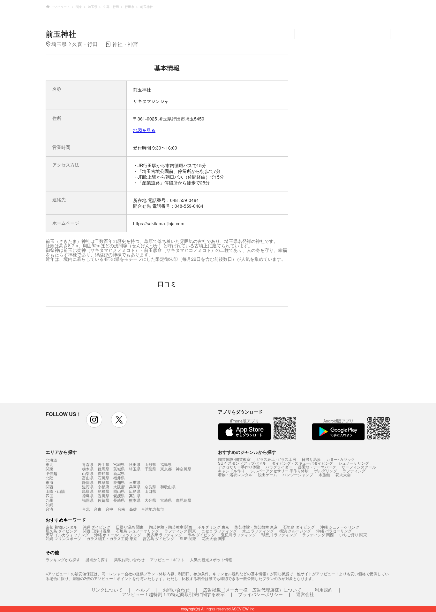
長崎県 (119, 500)
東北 (49, 464)
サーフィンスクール (359, 466)
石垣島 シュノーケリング (137, 530)
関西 (49, 487)
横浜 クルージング (295, 530)
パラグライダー (279, 466)
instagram (94, 420)
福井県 (119, 477)
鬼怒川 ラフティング (238, 534)
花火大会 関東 (214, 538)
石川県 (103, 477)
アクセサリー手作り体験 (239, 466)
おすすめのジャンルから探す (247, 452)
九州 (49, 500)
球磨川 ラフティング (279, 534)
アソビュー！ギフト (167, 559)
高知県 (134, 495)
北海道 (51, 460)
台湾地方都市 (152, 509)
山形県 (150, 464)
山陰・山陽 (55, 491)
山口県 (150, 491)
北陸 (49, 478)
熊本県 (134, 500)
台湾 (49, 509)
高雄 (133, 509)
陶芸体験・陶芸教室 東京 (256, 527)
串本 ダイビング (201, 534)
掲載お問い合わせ (129, 559)
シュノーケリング (353, 463)
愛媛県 (119, 495)
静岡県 (88, 482)
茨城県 (119, 468)
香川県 (103, 495)
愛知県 (119, 482)
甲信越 (51, 473)
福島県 (166, 464)
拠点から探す (97, 559)
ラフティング (353, 470)
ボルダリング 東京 (213, 527)
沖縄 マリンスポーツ (63, 538)
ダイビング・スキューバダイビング (302, 463)
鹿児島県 (183, 500)
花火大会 (343, 474)
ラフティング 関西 (318, 534)
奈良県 (150, 486)
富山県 (88, 477)
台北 (86, 509)
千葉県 (150, 468)
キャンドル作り (231, 470)
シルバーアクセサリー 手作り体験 (279, 470)
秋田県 (134, 464)
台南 (121, 509)
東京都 (166, 468)
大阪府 (119, 486)
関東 (49, 469)
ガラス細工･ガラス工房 (276, 459)
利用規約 (324, 589)
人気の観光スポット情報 (211, 559)
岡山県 (119, 491)
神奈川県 (183, 468)
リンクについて (107, 589)
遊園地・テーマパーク (317, 466)
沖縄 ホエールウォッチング (117, 534)
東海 (49, 482)
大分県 (150, 500)
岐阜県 (103, 482)
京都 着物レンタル (61, 527)
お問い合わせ (176, 589)
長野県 (103, 473)
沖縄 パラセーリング (334, 530)
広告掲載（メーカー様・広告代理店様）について (252, 589)
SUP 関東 (188, 538)
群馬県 (103, 468)
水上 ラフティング (258, 530)
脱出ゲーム (267, 474)
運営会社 (305, 594)
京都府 (103, 486)
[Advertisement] (111, 357)
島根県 (103, 491)
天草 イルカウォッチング (67, 534)
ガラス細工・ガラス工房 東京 (111, 538)
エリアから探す (61, 452)
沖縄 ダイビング (96, 527)
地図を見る (144, 130)
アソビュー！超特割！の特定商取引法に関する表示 (173, 594)
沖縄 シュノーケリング (339, 527)
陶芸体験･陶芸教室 (234, 459)
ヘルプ (142, 589)
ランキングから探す (63, 559)
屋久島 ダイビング (61, 530)
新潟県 (119, 473)
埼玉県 (134, 468)
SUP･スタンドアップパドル (242, 463)
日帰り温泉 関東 (130, 527)
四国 (49, 496)
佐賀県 (103, 500)
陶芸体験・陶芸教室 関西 (170, 527)
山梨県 (88, 473)
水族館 (324, 474)
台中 (109, 509)
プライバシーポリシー (260, 594)
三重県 (134, 482)
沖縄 (49, 505)
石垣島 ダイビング (299, 527)
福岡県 (88, 500)
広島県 (134, 491)
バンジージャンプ (297, 474)
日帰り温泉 (311, 459)
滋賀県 (88, 486)
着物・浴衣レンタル (235, 474)
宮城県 (119, 464)
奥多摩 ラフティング (164, 534)
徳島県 (88, 495)
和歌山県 (168, 486)
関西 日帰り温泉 (96, 530)
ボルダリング (325, 470)
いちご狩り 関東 (353, 534)
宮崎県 (166, 500)
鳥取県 (88, 491)
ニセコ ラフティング (219, 530)
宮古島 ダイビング (158, 538)
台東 (97, 509)
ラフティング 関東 (180, 530)
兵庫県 (134, 486)
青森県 (88, 464)
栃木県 (88, 468)
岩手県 (103, 464)
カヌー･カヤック (340, 459)
